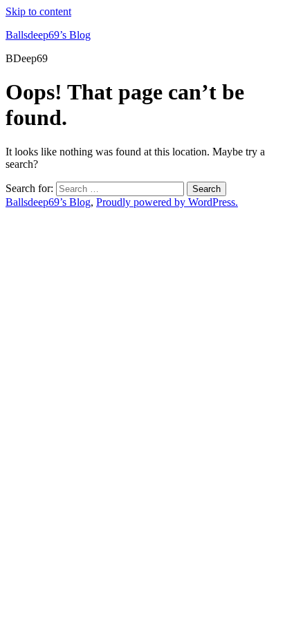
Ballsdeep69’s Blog (48, 35)
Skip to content (38, 11)
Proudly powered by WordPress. (167, 202)
